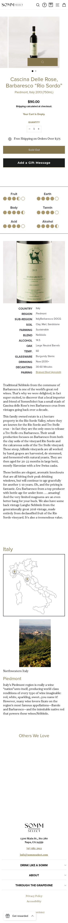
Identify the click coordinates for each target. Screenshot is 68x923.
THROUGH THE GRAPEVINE (34, 885)
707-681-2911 (34, 848)
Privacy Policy (34, 896)
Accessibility (34, 901)
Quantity (34, 122)
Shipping (21, 106)
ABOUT (34, 875)
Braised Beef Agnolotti (48, 372)
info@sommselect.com (34, 855)
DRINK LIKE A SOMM (34, 865)
